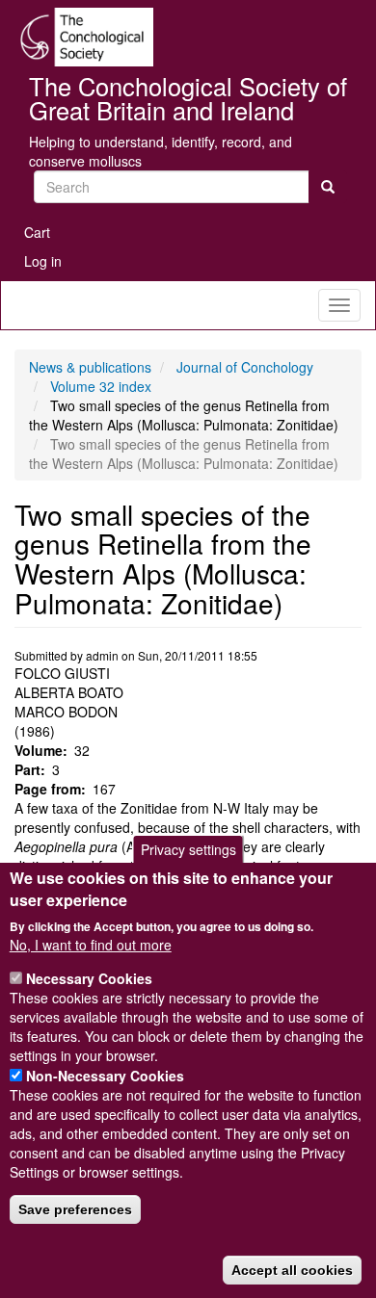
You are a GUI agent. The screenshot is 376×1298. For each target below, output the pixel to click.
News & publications (90, 366)
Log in (43, 261)
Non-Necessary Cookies (105, 1075)
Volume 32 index (100, 386)
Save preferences (75, 1209)
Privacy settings (188, 849)
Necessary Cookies (89, 978)
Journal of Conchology (244, 366)
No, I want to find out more (91, 944)
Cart (37, 232)
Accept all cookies (292, 1270)
